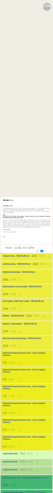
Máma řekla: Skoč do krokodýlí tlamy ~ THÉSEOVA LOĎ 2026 (22, 338)
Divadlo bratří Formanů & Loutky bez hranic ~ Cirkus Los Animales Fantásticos (24, 354)
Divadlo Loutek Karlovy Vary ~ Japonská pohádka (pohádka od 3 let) (25, 478)
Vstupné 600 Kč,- (7, 229)
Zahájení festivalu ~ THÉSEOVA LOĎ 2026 (16, 256)
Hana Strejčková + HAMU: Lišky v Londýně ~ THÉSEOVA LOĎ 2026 (23, 301)
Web (38, 251)
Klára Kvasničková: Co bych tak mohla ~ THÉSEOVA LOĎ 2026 (22, 287)
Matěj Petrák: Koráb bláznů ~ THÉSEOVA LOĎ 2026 (19, 272)
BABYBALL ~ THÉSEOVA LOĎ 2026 (13, 316)
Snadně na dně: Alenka (10, 454)
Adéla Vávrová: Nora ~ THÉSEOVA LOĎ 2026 (16, 264)
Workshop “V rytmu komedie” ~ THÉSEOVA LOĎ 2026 (20, 324)
